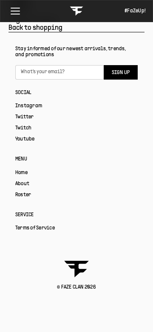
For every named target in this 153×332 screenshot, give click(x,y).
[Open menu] (15, 11)
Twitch (23, 128)
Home (21, 172)
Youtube (25, 139)
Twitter (24, 117)
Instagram (28, 106)
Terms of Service (35, 228)
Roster (23, 194)
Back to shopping (35, 28)
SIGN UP (121, 72)
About (22, 183)
